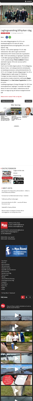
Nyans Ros (4, 286)
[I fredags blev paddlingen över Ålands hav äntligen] (16, 315)
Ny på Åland (5, 284)
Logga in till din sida (18, 170)
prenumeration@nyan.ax (17, 230)
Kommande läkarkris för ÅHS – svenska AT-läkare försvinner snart (14, 203)
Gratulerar (4, 282)
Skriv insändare (5, 264)
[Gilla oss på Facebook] (16, 251)
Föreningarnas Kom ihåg (8, 280)
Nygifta (3, 287)
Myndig (3, 277)
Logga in (29, 1)
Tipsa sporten (5, 275)
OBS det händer (6, 266)
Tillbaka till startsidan (7, 101)
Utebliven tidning (6, 268)
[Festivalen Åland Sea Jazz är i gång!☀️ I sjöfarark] (16, 326)
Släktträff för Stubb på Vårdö (9, 207)
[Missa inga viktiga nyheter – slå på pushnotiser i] (16, 380)
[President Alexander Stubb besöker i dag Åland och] (16, 348)
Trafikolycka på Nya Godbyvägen (10, 199)
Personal (4, 262)
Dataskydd (12, 293)
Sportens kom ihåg (6, 273)
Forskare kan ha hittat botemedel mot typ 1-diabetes (15, 196)
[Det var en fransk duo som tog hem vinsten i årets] (16, 358)
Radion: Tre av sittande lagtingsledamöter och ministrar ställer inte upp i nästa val (5, 118)
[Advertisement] (16, 144)
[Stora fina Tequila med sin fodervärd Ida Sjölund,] (16, 391)
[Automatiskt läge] (23, 297)
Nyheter (3, 33)
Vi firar (3, 289)
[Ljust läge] (26, 297)
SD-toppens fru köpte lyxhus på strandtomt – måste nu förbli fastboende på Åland (16, 191)
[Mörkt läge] (30, 297)
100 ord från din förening (8, 278)
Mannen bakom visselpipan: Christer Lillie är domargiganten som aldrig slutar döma (13, 211)
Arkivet (15, 173)
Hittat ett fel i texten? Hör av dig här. (11, 96)
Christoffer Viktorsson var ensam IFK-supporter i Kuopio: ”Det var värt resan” (16, 118)
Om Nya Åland (5, 293)
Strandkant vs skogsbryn (25, 117)
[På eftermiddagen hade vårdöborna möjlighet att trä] (16, 337)
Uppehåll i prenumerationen (9, 270)
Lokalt (8, 33)
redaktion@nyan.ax (18, 225)
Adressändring (5, 271)
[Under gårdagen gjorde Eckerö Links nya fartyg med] (16, 369)
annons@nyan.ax (18, 226)
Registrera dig (17, 175)
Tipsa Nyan (28, 101)
